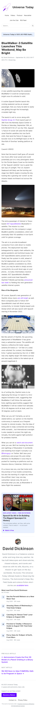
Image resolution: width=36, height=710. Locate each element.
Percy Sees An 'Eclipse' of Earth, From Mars (19, 636)
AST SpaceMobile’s (14, 224)
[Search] (32, 25)
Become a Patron (9, 695)
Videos (12, 15)
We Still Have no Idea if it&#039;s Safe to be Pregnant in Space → (17, 672)
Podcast (19, 15)
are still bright (23, 298)
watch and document (25, 443)
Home (7, 15)
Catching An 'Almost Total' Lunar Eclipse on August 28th (19, 616)
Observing (11, 60)
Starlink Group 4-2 (9, 120)
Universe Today (23, 7)
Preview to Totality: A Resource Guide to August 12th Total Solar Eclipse (19, 626)
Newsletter (27, 15)
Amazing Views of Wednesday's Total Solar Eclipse (19, 607)
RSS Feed (23, 20)
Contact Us (12, 700)
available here (22, 585)
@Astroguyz (6, 453)
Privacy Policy (22, 700)
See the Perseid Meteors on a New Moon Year (20, 598)
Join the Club (14, 20)
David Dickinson (9, 57)
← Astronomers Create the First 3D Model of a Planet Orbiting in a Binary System (17, 659)
